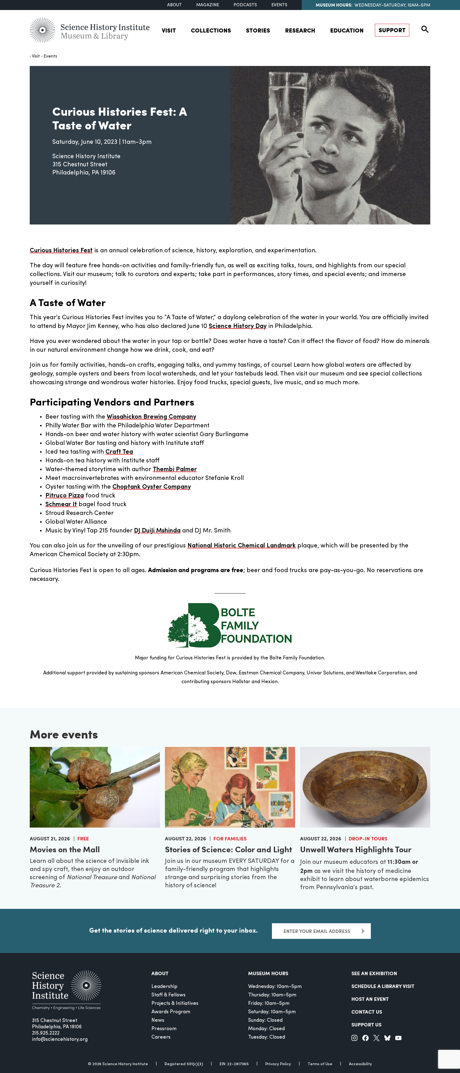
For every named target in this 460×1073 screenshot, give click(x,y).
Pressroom (163, 1028)
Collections (211, 30)
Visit (169, 30)
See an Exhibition (374, 973)
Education (347, 30)
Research (300, 30)
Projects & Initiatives (174, 1003)
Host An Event (370, 998)
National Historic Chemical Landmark (241, 546)
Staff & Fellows (168, 995)
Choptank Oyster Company (151, 487)
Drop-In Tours (368, 838)
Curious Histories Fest (61, 251)
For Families (230, 838)
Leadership (164, 986)
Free (83, 838)
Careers (161, 1037)
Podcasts (245, 5)
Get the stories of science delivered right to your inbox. (173, 930)
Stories (258, 30)
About (174, 5)
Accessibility (360, 1064)
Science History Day (238, 326)
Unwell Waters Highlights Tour (355, 849)
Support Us (366, 1024)
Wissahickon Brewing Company (151, 417)
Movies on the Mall (65, 849)
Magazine (207, 5)
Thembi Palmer (175, 469)
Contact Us (366, 1011)
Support (392, 30)
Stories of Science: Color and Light (228, 849)
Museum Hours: (334, 5)
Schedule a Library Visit (382, 986)
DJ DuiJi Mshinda (157, 531)
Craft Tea (119, 452)
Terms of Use (320, 1064)
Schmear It (61, 504)
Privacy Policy (278, 1064)
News (157, 1020)
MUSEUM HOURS (268, 973)
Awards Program (170, 1012)
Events (279, 5)
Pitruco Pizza (64, 496)
